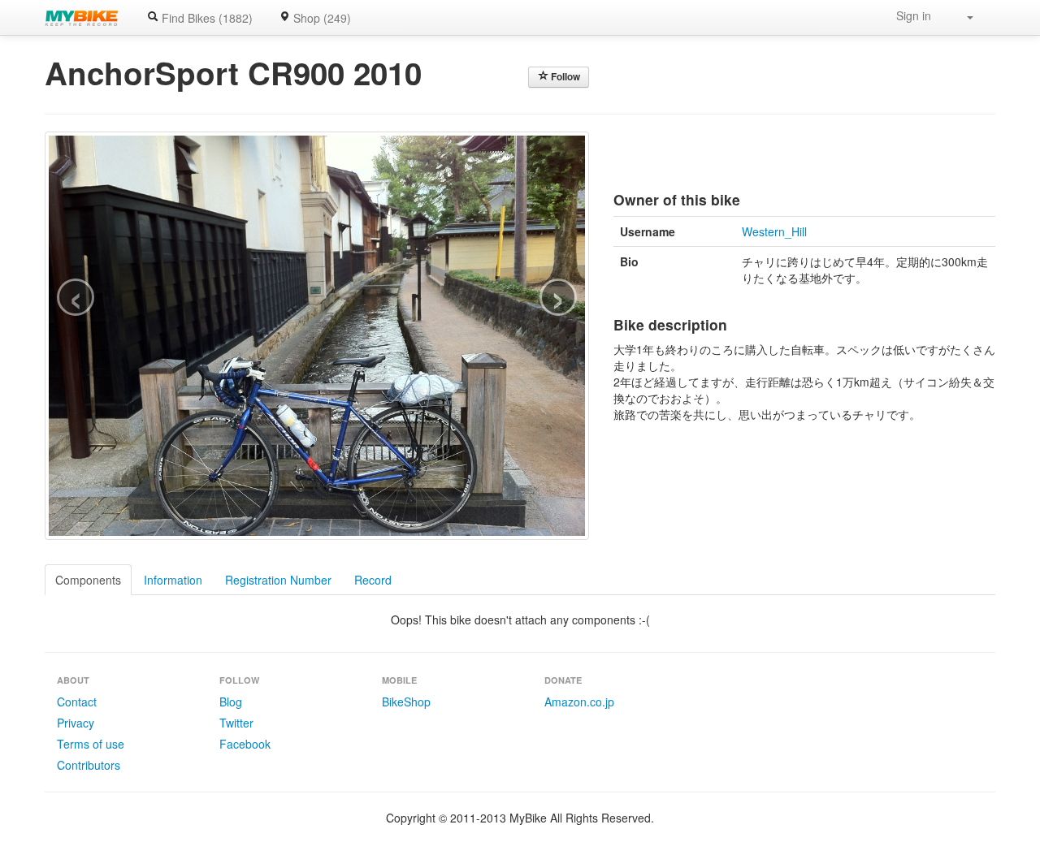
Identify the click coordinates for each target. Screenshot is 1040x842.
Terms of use (90, 744)
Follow (564, 77)
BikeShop (406, 701)
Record (373, 580)
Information (173, 580)
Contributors (88, 765)
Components (88, 580)
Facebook (245, 744)
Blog (230, 701)
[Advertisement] (804, 156)
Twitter (236, 723)
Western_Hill (774, 231)
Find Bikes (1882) (205, 18)
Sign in (913, 15)
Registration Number (278, 580)
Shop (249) (320, 18)
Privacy (75, 723)
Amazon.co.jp (579, 701)
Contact (77, 701)
